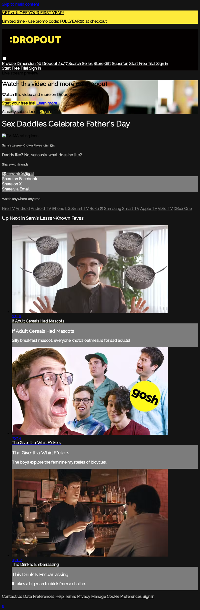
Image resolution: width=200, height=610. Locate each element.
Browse (9, 63)
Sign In (35, 68)
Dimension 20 (29, 63)
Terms (71, 596)
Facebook (11, 174)
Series (87, 63)
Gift (107, 63)
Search (75, 63)
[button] (4, 58)
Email (29, 174)
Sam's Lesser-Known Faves (22, 145)
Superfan (120, 63)
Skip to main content (20, 4)
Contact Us (12, 596)
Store (98, 63)
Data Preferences (38, 596)
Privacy (84, 596)
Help (60, 596)
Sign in (162, 63)
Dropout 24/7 (55, 63)
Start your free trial (19, 103)
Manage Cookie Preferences (117, 596)
